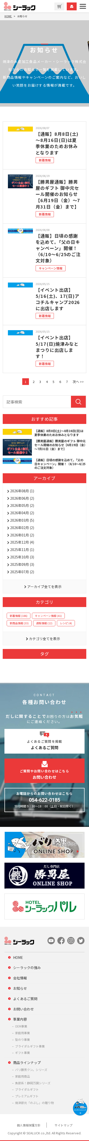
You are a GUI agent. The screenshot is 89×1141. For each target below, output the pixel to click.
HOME (18, 957)
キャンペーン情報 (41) (48, 616)
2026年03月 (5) (22, 520)
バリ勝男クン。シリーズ (31, 1069)
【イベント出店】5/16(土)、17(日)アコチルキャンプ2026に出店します (58, 299)
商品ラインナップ (27, 1062)
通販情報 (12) (44, 623)
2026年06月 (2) (22, 498)
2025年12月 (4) (22, 542)
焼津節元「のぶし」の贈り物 (34, 1103)
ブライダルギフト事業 (30, 1046)
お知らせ (20, 988)
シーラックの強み (27, 967)
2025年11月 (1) (22, 549)
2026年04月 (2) (22, 512)
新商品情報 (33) (19, 623)
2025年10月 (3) (22, 556)
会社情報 (20, 977)
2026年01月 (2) (22, 534)
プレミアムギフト (27, 1096)
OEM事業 (21, 1026)
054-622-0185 (44, 800)
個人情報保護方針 (29, 1125)
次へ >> (78, 381)
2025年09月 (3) (22, 564)
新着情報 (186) (18, 616)
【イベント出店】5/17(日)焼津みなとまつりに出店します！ (57, 346)
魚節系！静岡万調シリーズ (32, 1083)
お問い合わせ (23, 1009)
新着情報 (45, 160)
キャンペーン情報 (50, 268)
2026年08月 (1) (22, 490)
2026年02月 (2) (22, 527)
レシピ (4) (66, 623)
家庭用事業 (22, 1033)
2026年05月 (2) (22, 505)
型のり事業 (22, 1039)
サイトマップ (63, 1125)
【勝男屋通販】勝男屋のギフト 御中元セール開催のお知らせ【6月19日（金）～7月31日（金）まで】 (58, 194)
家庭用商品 (22, 1076)
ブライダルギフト (27, 1089)
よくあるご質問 (25, 998)
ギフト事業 (22, 1052)
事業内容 (20, 1019)
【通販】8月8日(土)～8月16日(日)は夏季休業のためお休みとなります (57, 143)
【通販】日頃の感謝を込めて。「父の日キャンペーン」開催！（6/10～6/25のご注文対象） (58, 248)
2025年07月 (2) (22, 571)
